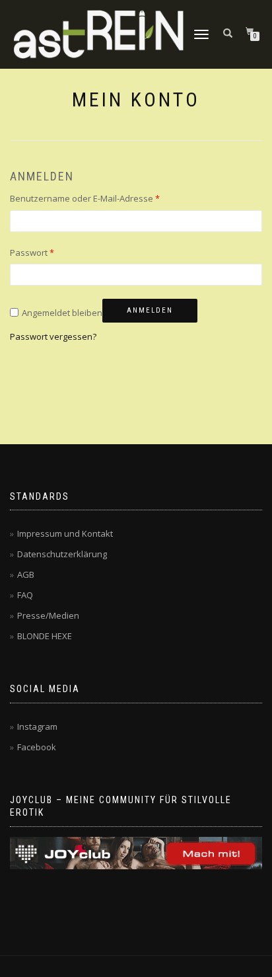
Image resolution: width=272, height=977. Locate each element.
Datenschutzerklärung (62, 554)
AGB (25, 574)
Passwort (32, 252)
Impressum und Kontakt (65, 533)
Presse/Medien (48, 615)
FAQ (25, 595)
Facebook (36, 747)
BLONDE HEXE (44, 636)
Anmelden (150, 310)
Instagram (37, 726)
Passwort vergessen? (53, 336)
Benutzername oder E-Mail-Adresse (85, 198)
